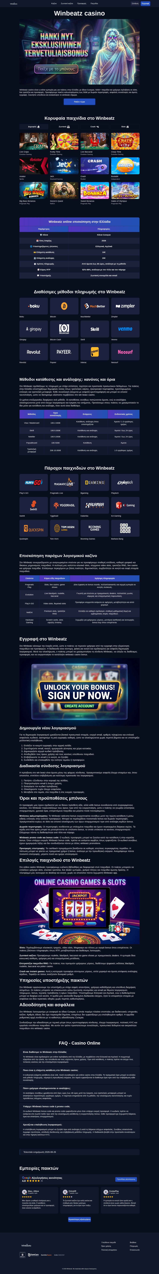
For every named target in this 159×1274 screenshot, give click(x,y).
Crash (93, 127)
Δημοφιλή (32, 127)
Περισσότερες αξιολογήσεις (79, 1219)
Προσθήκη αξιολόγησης (126, 1179)
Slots (123, 127)
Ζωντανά (62, 127)
